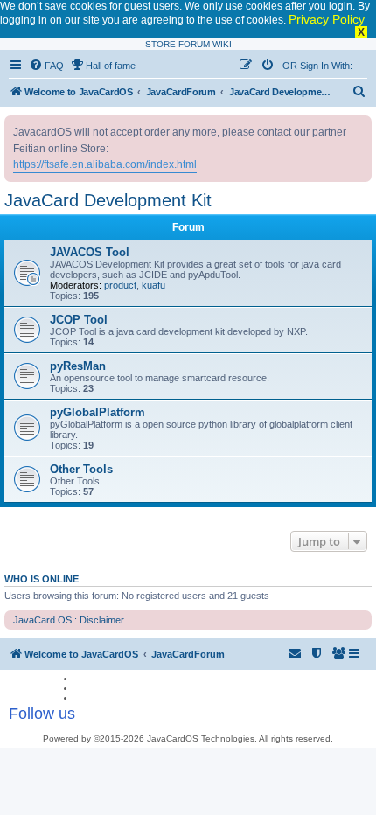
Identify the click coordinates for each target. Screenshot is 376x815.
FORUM (194, 44)
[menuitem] (46, 65)
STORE (160, 44)
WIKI (222, 44)
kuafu (153, 285)
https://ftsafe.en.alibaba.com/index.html (105, 164)
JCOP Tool (79, 319)
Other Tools (81, 469)
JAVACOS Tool (89, 252)
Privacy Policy (327, 19)
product (120, 285)
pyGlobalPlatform (97, 412)
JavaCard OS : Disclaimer (68, 620)
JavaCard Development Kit (108, 200)
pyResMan (78, 366)
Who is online (41, 579)
